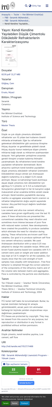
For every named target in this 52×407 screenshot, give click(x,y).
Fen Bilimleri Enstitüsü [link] (32, 14)
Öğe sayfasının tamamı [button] (16, 364)
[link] (26, 74)
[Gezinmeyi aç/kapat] (46, 5)
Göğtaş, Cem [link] (8, 83)
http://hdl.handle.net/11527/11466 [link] (17, 346)
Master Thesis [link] (8, 125)
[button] (8, 5)
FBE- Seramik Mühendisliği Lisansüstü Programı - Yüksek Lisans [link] (17, 20)
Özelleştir (24, 403)
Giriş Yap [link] (36, 5)
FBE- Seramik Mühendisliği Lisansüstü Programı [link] (17, 17)
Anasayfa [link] (6, 14)
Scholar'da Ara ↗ (26, 383)
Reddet (14, 403)
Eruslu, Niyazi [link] (8, 92)
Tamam (5, 403)
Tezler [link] (16, 14)
